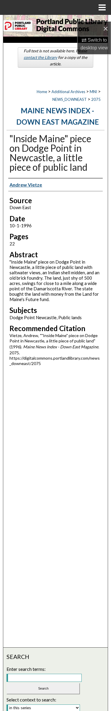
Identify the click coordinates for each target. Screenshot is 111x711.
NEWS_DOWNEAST (69, 99)
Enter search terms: (26, 669)
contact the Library (40, 57)
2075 (96, 99)
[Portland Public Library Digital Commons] (55, 26)
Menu (102, 7)
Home (42, 91)
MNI (93, 91)
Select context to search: (31, 699)
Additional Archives (68, 91)
